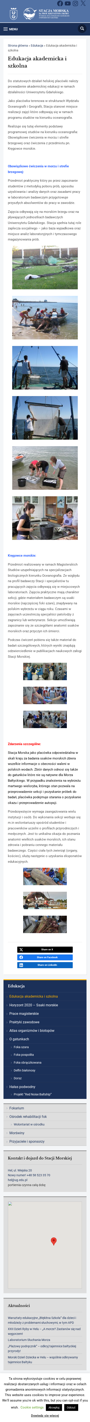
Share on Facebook (47, 957)
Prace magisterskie (24, 1014)
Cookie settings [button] (32, 1407)
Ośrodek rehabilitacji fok (28, 1117)
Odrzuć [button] (71, 1407)
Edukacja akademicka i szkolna (33, 996)
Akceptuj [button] (53, 1407)
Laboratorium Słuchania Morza (29, 1340)
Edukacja (37, 45)
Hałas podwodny (22, 1087)
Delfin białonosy (24, 1070)
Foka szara (21, 1047)
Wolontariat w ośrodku (29, 1124)
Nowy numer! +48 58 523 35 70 (29, 1175)
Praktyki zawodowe (24, 1022)
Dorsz (18, 1078)
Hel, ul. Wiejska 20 (20, 1170)
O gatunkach (19, 1039)
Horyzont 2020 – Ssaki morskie (33, 1005)
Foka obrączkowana (28, 1062)
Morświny (16, 1133)
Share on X (47, 949)
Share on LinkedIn (47, 965)
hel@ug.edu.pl (17, 1180)
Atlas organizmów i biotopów (31, 1031)
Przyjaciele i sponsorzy (27, 1141)
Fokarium (16, 1108)
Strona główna (18, 45)
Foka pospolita (24, 1054)
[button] (10, 29)
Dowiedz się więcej (45, 1416)
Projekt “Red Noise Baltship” (33, 1094)
